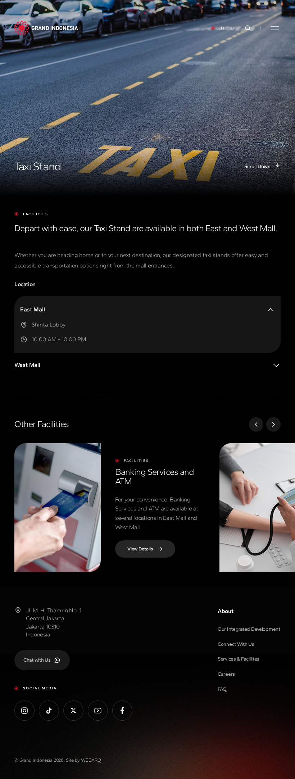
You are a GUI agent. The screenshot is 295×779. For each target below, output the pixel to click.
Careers (226, 674)
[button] (256, 424)
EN (221, 28)
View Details (140, 548)
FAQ (222, 689)
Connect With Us (236, 644)
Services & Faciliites (238, 659)
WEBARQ (91, 760)
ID (232, 28)
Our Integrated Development (249, 629)
